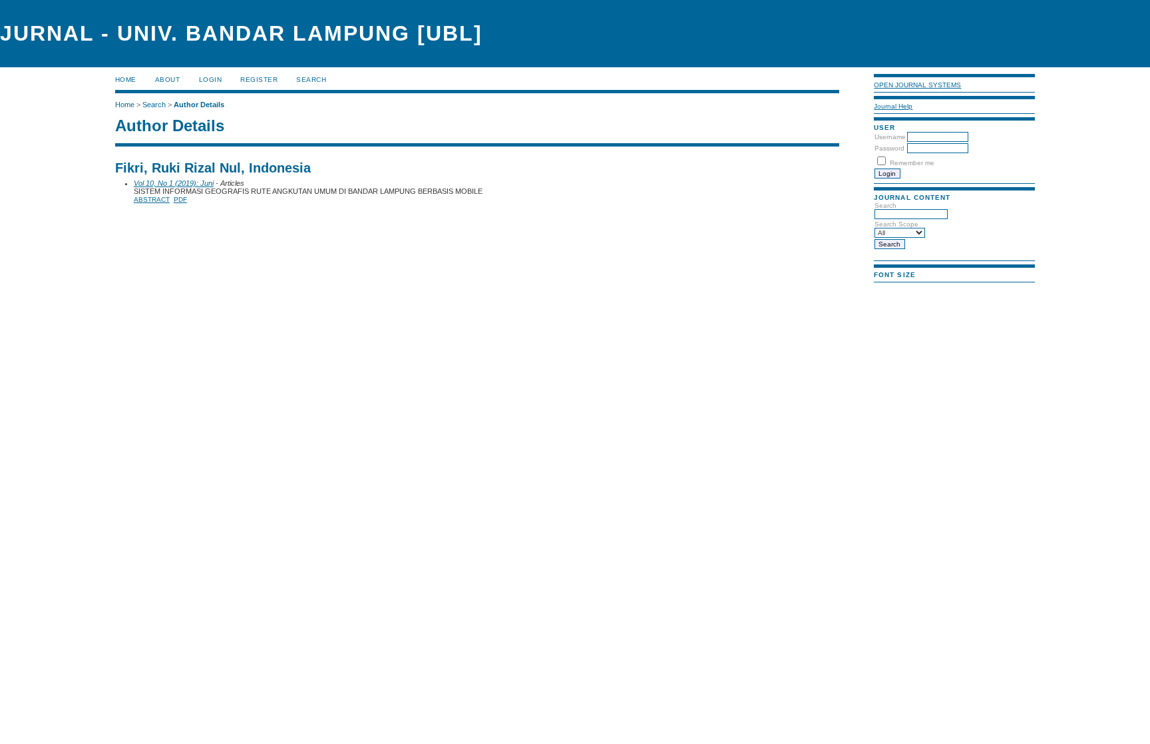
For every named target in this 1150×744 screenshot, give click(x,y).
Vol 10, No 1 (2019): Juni (174, 183)
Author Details (199, 105)
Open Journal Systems (917, 85)
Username (890, 137)
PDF (180, 199)
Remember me (912, 163)
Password (889, 148)
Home (125, 79)
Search (311, 79)
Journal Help (893, 106)
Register (259, 79)
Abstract (152, 199)
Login (210, 79)
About (167, 79)
